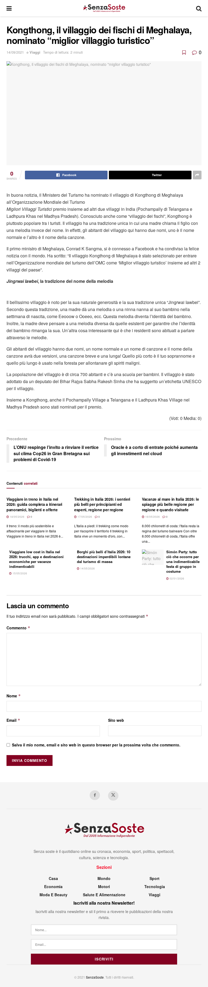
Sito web (116, 720)
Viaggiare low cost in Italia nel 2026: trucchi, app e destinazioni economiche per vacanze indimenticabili (36, 559)
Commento (18, 627)
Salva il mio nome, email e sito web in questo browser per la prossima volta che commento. (96, 744)
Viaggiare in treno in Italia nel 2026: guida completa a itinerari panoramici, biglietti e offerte (34, 504)
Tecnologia (154, 886)
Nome (13, 695)
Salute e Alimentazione (104, 894)
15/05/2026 (19, 573)
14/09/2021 (15, 52)
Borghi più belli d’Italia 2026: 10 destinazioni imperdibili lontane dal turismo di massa (104, 556)
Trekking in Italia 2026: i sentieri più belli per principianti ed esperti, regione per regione (102, 504)
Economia (53, 886)
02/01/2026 (176, 578)
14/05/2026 (87, 568)
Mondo (104, 878)
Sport (155, 878)
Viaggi (35, 52)
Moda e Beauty (53, 894)
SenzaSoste (95, 977)
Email (13, 720)
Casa (53, 878)
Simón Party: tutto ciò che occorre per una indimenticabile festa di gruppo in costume (183, 561)
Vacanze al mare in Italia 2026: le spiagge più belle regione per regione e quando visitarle (170, 504)
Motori (104, 886)
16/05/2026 (152, 517)
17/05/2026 (84, 517)
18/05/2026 (16, 517)
